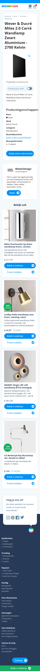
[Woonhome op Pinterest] (13, 517)
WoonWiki (5, 591)
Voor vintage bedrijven (10, 636)
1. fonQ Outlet (7, 571)
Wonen (16, 16)
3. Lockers (5, 561)
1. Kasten (5, 541)
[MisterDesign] (10, 170)
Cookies (4, 621)
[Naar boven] (30, 525)
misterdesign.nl (21, 171)
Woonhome (8, 16)
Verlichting (23, 16)
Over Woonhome (9, 598)
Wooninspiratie (7, 588)
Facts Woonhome (8, 634)
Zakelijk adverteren (8, 631)
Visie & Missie (6, 601)
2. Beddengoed (7, 544)
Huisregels (6, 613)
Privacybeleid (6, 618)
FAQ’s (4, 646)
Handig (5, 583)
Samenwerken (7, 651)
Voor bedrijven (8, 628)
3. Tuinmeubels (7, 547)
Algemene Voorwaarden (10, 616)
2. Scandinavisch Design (10, 573)
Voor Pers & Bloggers (9, 649)
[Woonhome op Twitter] (22, 517)
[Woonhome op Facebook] (17, 517)
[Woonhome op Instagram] (8, 517)
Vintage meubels (8, 606)
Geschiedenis (6, 603)
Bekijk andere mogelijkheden (18, 137)
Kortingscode (6, 586)
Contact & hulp (8, 643)
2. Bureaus (5, 559)
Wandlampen (8, 19)
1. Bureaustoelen (8, 556)
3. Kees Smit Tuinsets (9, 576)
